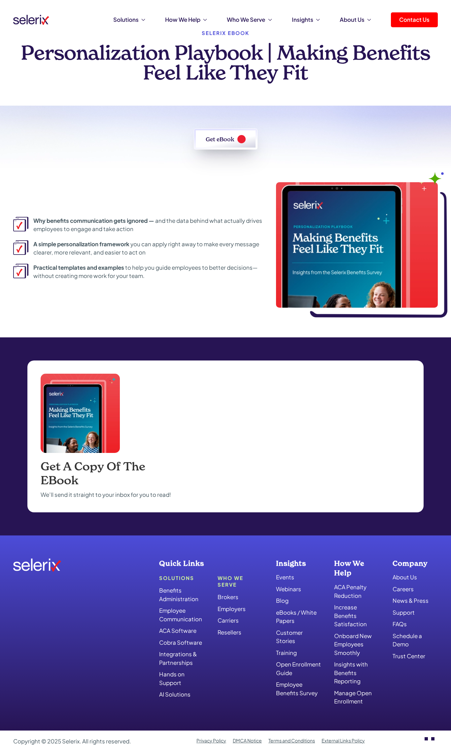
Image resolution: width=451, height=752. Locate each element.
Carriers (228, 620)
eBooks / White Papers (296, 617)
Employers (232, 608)
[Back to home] (31, 20)
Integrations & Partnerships (178, 658)
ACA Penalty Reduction (350, 591)
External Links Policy (343, 740)
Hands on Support (172, 678)
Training (286, 652)
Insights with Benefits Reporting (351, 673)
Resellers (229, 632)
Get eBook (220, 139)
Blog (282, 600)
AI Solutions (175, 694)
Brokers (228, 596)
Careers (403, 589)
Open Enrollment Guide (298, 668)
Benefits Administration (178, 594)
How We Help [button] (182, 19)
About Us (405, 577)
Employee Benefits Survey (297, 689)
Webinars (288, 589)
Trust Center (409, 656)
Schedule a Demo (407, 640)
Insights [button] (302, 19)
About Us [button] (352, 19)
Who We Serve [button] (246, 19)
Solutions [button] (126, 19)
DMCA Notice (247, 740)
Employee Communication (180, 615)
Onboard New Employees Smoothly (353, 644)
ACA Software (177, 630)
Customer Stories (289, 637)
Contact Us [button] (414, 19)
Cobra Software (180, 642)
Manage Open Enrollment (353, 697)
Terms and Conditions (291, 740)
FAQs (400, 624)
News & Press (411, 600)
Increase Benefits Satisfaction (350, 615)
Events (285, 577)
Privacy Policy (211, 740)
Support (404, 612)
